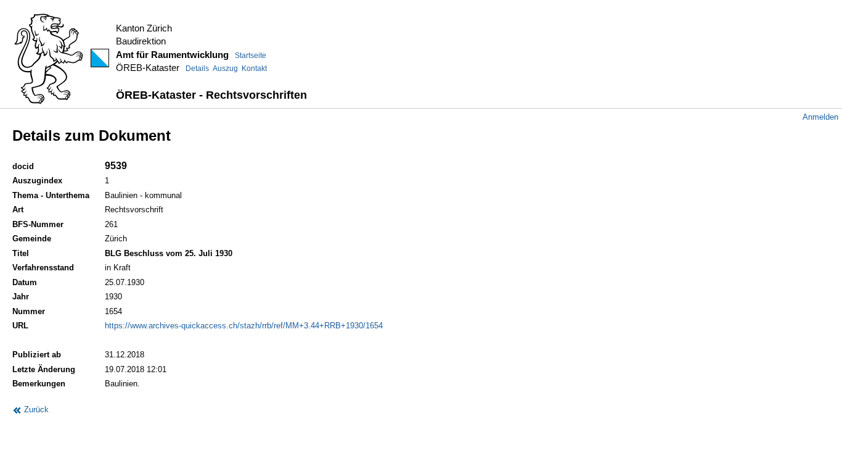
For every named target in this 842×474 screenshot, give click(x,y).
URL (20, 325)
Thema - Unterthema (50, 195)
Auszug (225, 68)
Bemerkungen (38, 383)
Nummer (28, 311)
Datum (24, 282)
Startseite (250, 55)
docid (23, 166)
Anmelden (820, 117)
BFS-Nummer (37, 224)
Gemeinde (31, 238)
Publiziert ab (36, 354)
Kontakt (254, 68)
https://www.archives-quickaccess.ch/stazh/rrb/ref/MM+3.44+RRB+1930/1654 (244, 325)
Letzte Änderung (43, 369)
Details (197, 68)
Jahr (20, 296)
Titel (20, 253)
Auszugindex (37, 180)
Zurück (35, 409)
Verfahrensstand (43, 267)
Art (17, 209)
